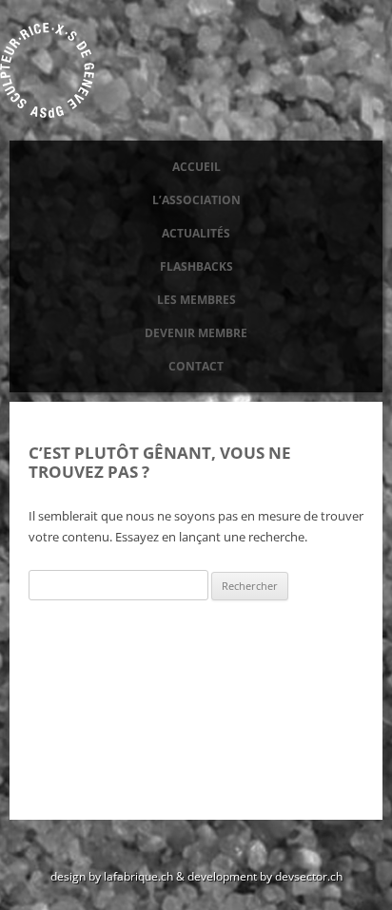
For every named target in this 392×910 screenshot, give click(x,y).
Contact (196, 366)
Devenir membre (196, 333)
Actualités (196, 233)
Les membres (196, 300)
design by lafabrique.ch (111, 875)
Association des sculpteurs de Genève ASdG (47, 70)
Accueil (196, 167)
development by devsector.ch (265, 875)
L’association (196, 200)
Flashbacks (196, 266)
